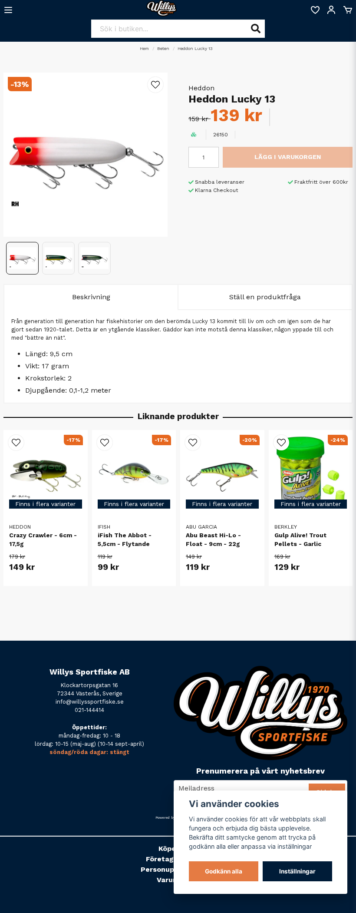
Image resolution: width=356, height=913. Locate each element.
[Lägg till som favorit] (315, 10)
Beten (163, 48)
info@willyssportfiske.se (90, 701)
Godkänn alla (223, 871)
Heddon (201, 88)
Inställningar (297, 871)
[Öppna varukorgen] (348, 10)
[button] (155, 85)
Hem (144, 48)
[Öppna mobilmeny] (8, 10)
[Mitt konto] (331, 10)
